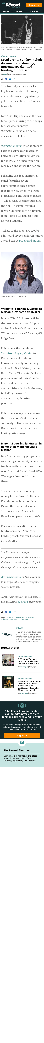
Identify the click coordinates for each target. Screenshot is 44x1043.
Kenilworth (20, 618)
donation (23, 602)
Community (12, 56)
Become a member (11, 577)
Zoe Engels (24, 667)
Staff (5, 74)
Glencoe (10, 618)
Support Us (34, 5)
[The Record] (11, 5)
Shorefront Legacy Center (17, 353)
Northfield (30, 618)
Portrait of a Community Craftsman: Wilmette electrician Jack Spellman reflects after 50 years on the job (29, 685)
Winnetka (13, 619)
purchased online (29, 240)
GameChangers (11, 146)
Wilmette (4, 56)
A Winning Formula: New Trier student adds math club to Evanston (28, 661)
